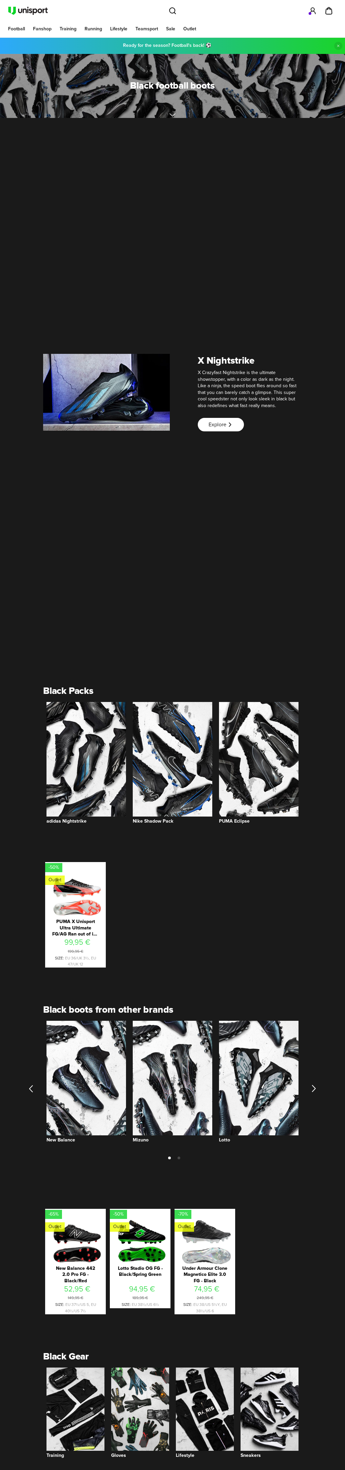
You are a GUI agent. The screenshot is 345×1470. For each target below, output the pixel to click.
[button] (31, 1088)
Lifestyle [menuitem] (118, 29)
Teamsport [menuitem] (146, 29)
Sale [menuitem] (170, 29)
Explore (217, 424)
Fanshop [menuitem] (42, 29)
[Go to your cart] (329, 11)
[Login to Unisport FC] (313, 11)
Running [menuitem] (93, 29)
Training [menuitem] (68, 29)
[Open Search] (172, 11)
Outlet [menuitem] (189, 29)
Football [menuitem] (16, 29)
